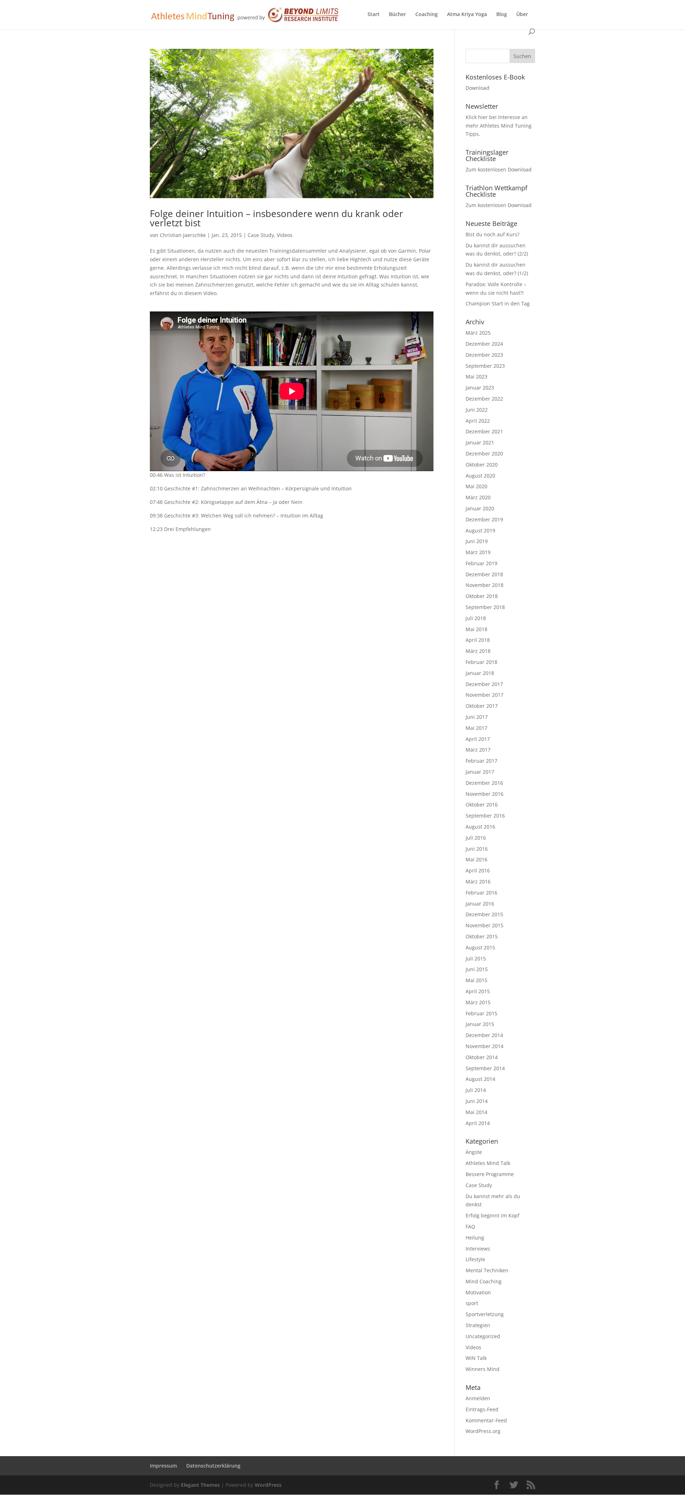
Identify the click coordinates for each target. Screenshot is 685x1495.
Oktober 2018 (482, 596)
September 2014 (485, 1068)
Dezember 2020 (484, 453)
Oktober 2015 (482, 936)
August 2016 (480, 826)
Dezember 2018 (484, 574)
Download (477, 87)
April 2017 (478, 739)
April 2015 (478, 991)
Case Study (261, 235)
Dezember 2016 (484, 782)
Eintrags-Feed (482, 1409)
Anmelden (478, 1398)
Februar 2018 (481, 662)
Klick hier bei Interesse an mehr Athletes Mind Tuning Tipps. (499, 126)
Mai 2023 (476, 376)
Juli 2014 (476, 1090)
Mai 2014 (476, 1112)
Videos (285, 235)
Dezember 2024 (484, 343)
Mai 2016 (476, 859)
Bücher (397, 14)
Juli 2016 (476, 837)
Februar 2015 (481, 1013)
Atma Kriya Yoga (467, 14)
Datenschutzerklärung (213, 1465)
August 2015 (480, 947)
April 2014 (478, 1123)
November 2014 (484, 1046)
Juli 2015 (476, 958)
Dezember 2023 (484, 354)
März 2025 (478, 332)
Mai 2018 (476, 629)
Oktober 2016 (482, 804)
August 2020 (480, 475)
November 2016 (484, 793)
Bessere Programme (490, 1174)
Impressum (163, 1465)
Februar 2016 (481, 892)
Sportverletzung (485, 1314)
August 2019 (480, 530)
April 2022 (478, 420)
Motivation (478, 1292)
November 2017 (484, 694)
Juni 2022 (477, 409)
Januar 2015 (480, 1024)
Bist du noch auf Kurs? (492, 234)
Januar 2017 (480, 771)
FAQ (470, 1226)
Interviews (478, 1248)
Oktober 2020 (482, 464)
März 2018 (478, 651)
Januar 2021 (480, 442)
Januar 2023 (480, 387)
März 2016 (478, 881)
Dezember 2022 (484, 398)
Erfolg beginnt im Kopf (492, 1215)
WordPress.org (483, 1431)
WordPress (268, 1484)
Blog (501, 14)
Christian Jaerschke (183, 235)
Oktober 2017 (482, 705)
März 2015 (478, 1002)
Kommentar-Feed (486, 1420)
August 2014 (480, 1079)
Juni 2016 (477, 848)
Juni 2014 (477, 1101)
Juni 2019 (477, 541)
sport (472, 1303)
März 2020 (478, 497)
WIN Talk (476, 1358)
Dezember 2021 (484, 431)
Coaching (426, 14)
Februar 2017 (481, 760)
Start (373, 14)
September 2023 (485, 365)
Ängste (474, 1152)
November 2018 (484, 585)
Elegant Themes (200, 1484)
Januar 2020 (480, 508)
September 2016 (485, 815)
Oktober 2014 (482, 1057)
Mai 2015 (476, 980)
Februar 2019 (481, 563)
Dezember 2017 (484, 684)
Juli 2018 (476, 618)
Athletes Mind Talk (488, 1163)
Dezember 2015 (484, 914)
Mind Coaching (484, 1281)
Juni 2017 (477, 716)
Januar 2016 (480, 903)
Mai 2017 (476, 728)
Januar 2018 (480, 673)
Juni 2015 (477, 969)
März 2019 (478, 552)
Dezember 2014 (484, 1035)
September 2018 (485, 607)
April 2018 (478, 639)
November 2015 (484, 925)
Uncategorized (483, 1336)
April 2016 (478, 870)
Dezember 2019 (484, 519)
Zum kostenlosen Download (499, 169)
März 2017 (478, 749)
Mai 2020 (476, 486)
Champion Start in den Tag (498, 303)
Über (522, 14)
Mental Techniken (487, 1270)
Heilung (475, 1237)
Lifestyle (475, 1259)
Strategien (478, 1325)
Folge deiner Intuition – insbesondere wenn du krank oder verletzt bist (276, 218)
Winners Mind (482, 1369)
